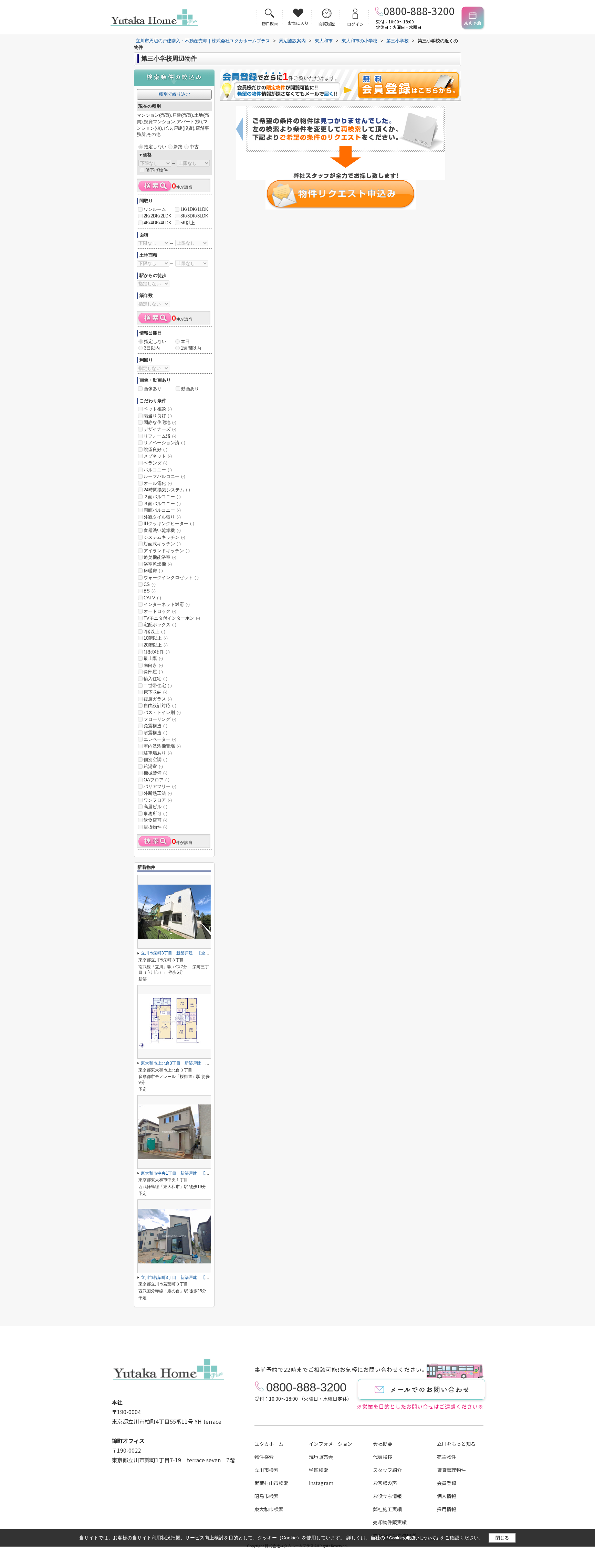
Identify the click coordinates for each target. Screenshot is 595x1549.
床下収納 (155, 692)
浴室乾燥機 (158, 564)
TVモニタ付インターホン (172, 618)
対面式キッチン (162, 543)
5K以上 (187, 222)
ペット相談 (158, 409)
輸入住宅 (155, 678)
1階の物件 (157, 651)
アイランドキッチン (167, 550)
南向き (153, 665)
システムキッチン (164, 537)
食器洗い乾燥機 (162, 530)
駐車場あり (158, 753)
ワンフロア (158, 800)
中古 (194, 146)
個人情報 (446, 1496)
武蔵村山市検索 (271, 1482)
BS (150, 591)
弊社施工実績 (387, 1509)
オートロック (160, 611)
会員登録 (446, 1482)
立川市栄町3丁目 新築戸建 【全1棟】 (178, 953)
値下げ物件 (156, 170)
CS (150, 584)
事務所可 (155, 813)
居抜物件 (155, 827)
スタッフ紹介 (387, 1469)
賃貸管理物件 (451, 1469)
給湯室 (153, 766)
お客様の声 (385, 1482)
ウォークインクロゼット (171, 577)
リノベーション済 (164, 442)
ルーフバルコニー (164, 476)
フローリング (160, 719)
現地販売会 (321, 1456)
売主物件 (446, 1456)
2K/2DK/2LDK (157, 215)
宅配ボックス (160, 624)
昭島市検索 (266, 1496)
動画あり (190, 388)
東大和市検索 (268, 1509)
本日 (185, 341)
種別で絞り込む (174, 94)
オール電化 (158, 483)
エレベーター (160, 739)
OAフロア (156, 779)
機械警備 (155, 773)
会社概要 (382, 1443)
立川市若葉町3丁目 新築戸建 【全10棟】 (181, 1277)
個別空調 (155, 759)
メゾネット (158, 456)
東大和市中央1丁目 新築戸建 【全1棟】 (180, 1173)
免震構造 (155, 725)
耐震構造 (155, 732)
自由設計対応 (160, 705)
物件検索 (264, 1456)
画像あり (152, 388)
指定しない (155, 146)
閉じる (502, 1537)
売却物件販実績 (390, 1522)
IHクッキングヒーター (169, 523)
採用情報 (446, 1509)
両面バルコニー (162, 510)
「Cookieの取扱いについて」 (412, 1538)
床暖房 (153, 570)
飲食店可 (155, 820)
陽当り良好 (158, 415)
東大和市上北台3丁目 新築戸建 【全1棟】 (182, 1063)
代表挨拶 (382, 1456)
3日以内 (152, 348)
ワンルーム (155, 209)
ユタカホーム (268, 1443)
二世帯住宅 (158, 685)
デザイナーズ (160, 429)
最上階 (153, 658)
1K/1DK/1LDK (194, 209)
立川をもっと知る (456, 1443)
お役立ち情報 (387, 1496)
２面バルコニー (162, 496)
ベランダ (155, 463)
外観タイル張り (162, 517)
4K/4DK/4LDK (157, 222)
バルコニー (158, 469)
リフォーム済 (160, 436)
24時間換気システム (167, 489)
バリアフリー (160, 786)
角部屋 (153, 671)
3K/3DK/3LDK (194, 215)
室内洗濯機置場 (162, 746)
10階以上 (156, 638)
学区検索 (318, 1469)
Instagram (321, 1482)
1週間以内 (191, 348)
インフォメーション (330, 1443)
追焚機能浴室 (160, 557)
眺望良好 (155, 449)
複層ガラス (158, 699)
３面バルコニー (162, 503)
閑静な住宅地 (160, 422)
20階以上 (156, 645)
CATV (152, 597)
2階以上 (154, 631)
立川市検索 (266, 1469)
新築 (178, 146)
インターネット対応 (167, 604)
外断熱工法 (158, 793)
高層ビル (155, 806)
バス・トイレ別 (162, 712)
